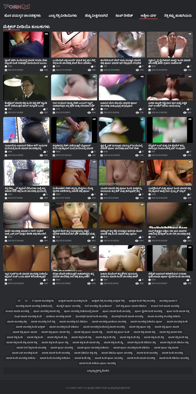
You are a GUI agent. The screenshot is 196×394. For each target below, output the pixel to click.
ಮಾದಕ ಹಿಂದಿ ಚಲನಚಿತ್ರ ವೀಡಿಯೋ (55, 358)
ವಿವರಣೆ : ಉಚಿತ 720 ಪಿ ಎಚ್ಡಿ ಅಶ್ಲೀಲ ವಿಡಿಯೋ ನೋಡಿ (88, 388)
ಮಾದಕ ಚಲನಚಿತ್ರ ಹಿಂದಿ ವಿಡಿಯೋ (64, 326)
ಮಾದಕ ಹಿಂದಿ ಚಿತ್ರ (82, 358)
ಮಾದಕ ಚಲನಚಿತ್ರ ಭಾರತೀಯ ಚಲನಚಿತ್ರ (109, 321)
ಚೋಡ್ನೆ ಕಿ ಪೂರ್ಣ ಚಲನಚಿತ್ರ (68, 306)
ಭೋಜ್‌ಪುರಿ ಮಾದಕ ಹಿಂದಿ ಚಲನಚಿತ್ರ (91, 316)
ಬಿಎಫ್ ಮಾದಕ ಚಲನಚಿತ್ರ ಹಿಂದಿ (28, 316)
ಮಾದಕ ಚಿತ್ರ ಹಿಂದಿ (15, 337)
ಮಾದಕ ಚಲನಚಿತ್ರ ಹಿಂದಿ (177, 321)
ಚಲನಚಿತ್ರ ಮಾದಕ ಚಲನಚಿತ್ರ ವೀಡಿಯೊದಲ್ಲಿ (34, 306)
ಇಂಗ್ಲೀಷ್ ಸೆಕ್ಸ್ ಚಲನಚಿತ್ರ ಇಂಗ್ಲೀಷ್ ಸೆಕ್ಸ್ (108, 300)
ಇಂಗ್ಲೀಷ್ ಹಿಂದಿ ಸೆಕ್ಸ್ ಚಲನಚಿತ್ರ (142, 300)
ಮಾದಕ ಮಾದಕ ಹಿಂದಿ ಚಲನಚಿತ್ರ (56, 352)
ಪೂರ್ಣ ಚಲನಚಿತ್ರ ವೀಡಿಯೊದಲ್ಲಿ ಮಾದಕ (81, 311)
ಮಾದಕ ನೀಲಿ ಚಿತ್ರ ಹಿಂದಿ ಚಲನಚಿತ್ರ (31, 347)
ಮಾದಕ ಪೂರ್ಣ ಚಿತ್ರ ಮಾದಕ (166, 347)
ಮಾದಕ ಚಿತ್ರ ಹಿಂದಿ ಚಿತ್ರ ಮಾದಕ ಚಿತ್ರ (21, 342)
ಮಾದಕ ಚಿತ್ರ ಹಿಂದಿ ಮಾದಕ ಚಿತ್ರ (86, 342)
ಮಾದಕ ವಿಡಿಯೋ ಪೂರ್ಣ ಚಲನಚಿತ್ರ (116, 352)
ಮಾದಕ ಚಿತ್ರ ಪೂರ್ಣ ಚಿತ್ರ (139, 326)
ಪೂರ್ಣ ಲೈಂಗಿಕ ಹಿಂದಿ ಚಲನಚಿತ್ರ (148, 311)
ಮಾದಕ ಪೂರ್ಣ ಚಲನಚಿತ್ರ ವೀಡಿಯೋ (93, 347)
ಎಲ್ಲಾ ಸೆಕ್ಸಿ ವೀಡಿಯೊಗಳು (63, 16)
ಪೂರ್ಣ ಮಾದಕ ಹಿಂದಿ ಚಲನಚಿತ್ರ (116, 311)
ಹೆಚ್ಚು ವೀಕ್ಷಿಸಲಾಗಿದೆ (96, 16)
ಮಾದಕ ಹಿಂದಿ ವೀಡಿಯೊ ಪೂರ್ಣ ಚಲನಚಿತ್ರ (97, 363)
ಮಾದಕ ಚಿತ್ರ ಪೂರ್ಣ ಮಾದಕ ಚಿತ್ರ (55, 332)
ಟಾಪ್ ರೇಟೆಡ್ (124, 16)
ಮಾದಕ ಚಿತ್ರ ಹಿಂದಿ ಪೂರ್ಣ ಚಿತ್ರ (54, 342)
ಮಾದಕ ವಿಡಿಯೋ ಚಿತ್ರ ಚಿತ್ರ (85, 352)
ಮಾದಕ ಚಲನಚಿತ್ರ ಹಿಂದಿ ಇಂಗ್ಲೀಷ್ (30, 326)
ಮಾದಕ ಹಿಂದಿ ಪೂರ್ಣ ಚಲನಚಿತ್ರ (109, 358)
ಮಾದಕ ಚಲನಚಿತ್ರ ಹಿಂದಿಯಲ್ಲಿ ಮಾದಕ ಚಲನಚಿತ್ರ (104, 326)
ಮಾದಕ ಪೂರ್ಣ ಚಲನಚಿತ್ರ (62, 347)
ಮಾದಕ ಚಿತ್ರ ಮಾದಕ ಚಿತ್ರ (144, 332)
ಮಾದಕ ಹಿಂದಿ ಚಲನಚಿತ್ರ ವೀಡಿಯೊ (21, 358)
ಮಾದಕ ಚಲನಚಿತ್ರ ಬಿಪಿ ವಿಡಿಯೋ (73, 321)
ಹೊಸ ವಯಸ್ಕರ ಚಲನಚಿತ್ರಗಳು (22, 16)
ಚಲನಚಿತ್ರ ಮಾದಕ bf (168, 300)
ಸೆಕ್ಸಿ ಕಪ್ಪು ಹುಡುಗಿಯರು (178, 16)
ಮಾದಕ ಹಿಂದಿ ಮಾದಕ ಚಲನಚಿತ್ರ (141, 358)
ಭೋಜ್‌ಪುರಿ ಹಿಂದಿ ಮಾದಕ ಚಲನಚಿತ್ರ (127, 316)
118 (19, 300)
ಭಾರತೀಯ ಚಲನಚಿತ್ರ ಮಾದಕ (58, 316)
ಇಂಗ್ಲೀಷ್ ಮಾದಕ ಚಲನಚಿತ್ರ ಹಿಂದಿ (72, 300)
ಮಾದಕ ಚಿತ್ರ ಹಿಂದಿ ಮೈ (113, 342)
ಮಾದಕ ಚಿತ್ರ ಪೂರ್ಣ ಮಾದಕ (167, 326)
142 (26, 300)
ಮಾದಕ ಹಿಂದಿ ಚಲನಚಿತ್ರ (147, 352)
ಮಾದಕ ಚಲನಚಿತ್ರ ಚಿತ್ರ (17, 321)
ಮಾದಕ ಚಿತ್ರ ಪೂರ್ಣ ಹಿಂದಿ (118, 332)
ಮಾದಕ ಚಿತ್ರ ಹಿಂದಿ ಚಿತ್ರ (57, 337)
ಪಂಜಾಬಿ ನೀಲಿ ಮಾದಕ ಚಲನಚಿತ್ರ (165, 306)
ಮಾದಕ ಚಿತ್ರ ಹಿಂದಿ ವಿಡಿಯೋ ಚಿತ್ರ (141, 342)
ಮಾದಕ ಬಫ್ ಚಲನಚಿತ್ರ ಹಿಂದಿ (25, 352)
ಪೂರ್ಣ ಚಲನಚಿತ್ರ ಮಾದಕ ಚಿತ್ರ (46, 311)
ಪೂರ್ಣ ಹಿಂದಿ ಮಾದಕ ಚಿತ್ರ (177, 311)
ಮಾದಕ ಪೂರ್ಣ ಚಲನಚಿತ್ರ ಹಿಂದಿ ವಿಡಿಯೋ (131, 347)
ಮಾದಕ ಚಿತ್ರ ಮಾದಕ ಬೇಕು (170, 332)
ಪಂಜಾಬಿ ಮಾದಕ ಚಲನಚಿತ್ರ (17, 311)
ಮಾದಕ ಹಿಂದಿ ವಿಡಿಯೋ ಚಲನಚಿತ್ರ (174, 358)
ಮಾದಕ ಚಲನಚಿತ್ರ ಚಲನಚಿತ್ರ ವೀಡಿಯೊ (164, 316)
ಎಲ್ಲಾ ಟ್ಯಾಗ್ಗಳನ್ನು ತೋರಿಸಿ (98, 370)
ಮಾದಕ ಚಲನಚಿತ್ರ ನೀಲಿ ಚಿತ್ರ (43, 321)
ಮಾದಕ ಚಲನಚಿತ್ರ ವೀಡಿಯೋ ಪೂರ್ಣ (146, 321)
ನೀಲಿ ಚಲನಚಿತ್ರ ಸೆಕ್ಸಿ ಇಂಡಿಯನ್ (98, 306)
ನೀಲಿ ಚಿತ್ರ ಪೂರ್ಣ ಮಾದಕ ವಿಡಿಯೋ (131, 306)
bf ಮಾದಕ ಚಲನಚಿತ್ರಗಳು (43, 300)
